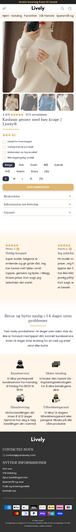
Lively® (40, 521)
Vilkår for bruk (48, 523)
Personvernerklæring (35, 523)
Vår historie (46, 16)
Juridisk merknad (45, 526)
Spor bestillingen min (15, 477)
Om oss (7, 468)
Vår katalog (9, 473)
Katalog (16, 16)
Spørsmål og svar (13, 481)
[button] (4, 8)
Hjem (6, 16)
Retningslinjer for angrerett (16, 523)
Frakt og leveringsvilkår (16, 486)
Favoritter (30, 16)
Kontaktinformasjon (31, 526)
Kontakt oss (9, 490)
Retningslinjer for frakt (62, 523)
